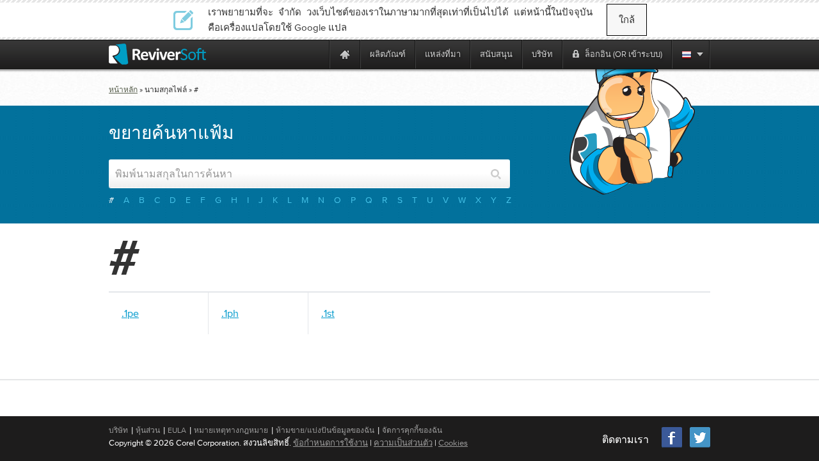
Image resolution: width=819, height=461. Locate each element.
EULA (177, 430)
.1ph (230, 313)
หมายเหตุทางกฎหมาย (231, 430)
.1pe (130, 313)
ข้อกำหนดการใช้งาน (330, 443)
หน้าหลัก (123, 89)
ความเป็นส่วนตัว (403, 443)
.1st (328, 313)
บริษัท (118, 430)
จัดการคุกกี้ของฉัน (412, 430)
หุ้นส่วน (148, 430)
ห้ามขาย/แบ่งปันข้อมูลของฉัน (325, 430)
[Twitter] (700, 446)
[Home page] (345, 54)
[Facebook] (672, 446)
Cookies (453, 443)
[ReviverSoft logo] (157, 54)
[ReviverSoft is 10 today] (317, 54)
